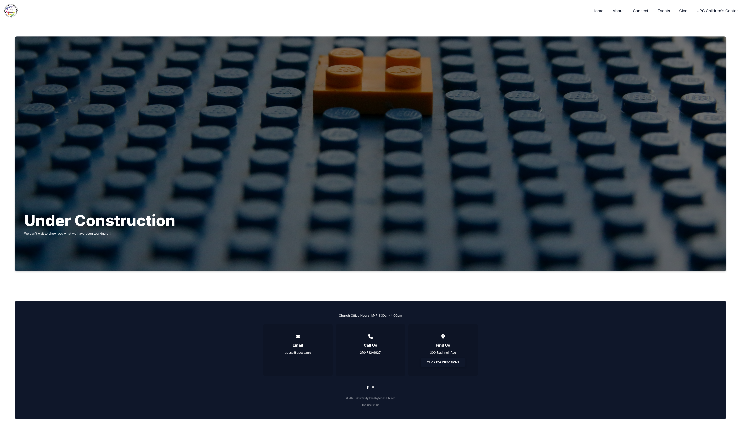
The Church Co (370, 405)
